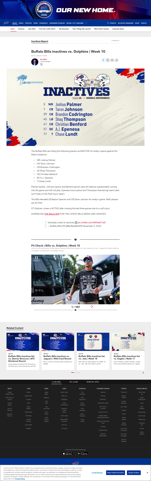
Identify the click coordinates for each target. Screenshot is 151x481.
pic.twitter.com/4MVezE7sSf (92, 222)
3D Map (103, 426)
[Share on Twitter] (108, 61)
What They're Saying (46, 419)
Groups (124, 410)
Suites (124, 414)
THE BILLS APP (52, 214)
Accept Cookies (133, 473)
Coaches (28, 399)
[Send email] (112, 61)
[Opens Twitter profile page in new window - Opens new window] (41, 64)
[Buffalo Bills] (75, 464)
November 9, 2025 (92, 226)
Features (46, 397)
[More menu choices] (86, 23)
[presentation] (143, 373)
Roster (29, 392)
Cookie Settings (97, 473)
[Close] (147, 472)
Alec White (43, 59)
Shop (141, 403)
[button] (72, 372)
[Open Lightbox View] (75, 284)
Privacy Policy (20, 479)
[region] (75, 473)
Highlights (64, 399)
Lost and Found (103, 412)
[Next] (92, 306)
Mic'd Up (64, 425)
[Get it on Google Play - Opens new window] (83, 454)
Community (141, 416)
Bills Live (64, 396)
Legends (28, 428)
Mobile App (142, 419)
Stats (28, 403)
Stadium (103, 392)
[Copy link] (116, 60)
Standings (29, 415)
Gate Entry (103, 399)
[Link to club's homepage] (6, 22)
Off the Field (64, 416)
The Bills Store (103, 430)
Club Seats (123, 406)
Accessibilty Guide (102, 403)
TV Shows (64, 428)
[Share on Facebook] (103, 61)
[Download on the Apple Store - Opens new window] (67, 454)
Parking (103, 396)
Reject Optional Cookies (115, 473)
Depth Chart (28, 396)
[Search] (108, 22)
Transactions (28, 412)
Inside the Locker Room (64, 410)
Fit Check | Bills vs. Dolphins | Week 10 (55, 245)
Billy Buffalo (141, 412)
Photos (142, 428)
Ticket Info (124, 392)
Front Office (28, 425)
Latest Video (64, 392)
